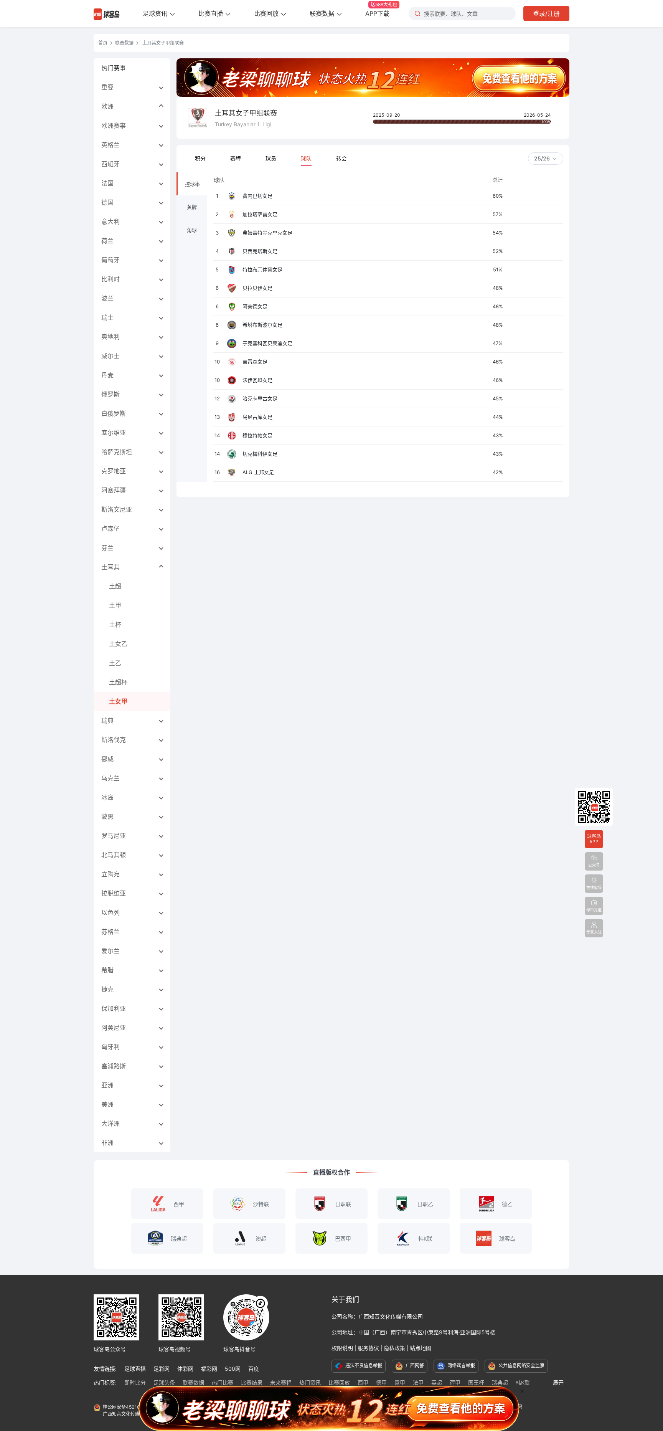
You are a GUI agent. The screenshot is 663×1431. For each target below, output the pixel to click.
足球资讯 (156, 13)
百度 (253, 1368)
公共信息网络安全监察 (520, 1365)
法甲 (418, 1382)
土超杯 (118, 682)
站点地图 (420, 1348)
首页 (102, 43)
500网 (233, 1368)
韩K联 (523, 1382)
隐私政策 (394, 1348)
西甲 (363, 1382)
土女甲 (118, 701)
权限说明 (342, 1348)
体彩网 (185, 1368)
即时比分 (135, 1382)
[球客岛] (107, 13)
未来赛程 (281, 1382)
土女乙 (118, 644)
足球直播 (135, 1368)
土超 (115, 586)
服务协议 (368, 1348)
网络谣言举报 (460, 1365)
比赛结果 (251, 1382)
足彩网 (161, 1368)
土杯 (115, 624)
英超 (436, 1382)
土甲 (115, 605)
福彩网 (209, 1368)
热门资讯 (310, 1382)
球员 (271, 158)
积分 (200, 158)
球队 (306, 158)
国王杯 (476, 1382)
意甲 (399, 1382)
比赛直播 (211, 13)
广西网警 (414, 1365)
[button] (545, 158)
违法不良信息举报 (363, 1365)
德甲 (381, 1382)
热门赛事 (113, 68)
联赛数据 (323, 13)
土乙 (115, 663)
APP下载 (381, 9)
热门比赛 (222, 1382)
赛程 (235, 158)
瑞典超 (500, 1382)
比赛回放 (267, 13)
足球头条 (164, 1382)
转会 (341, 158)
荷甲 (455, 1382)
